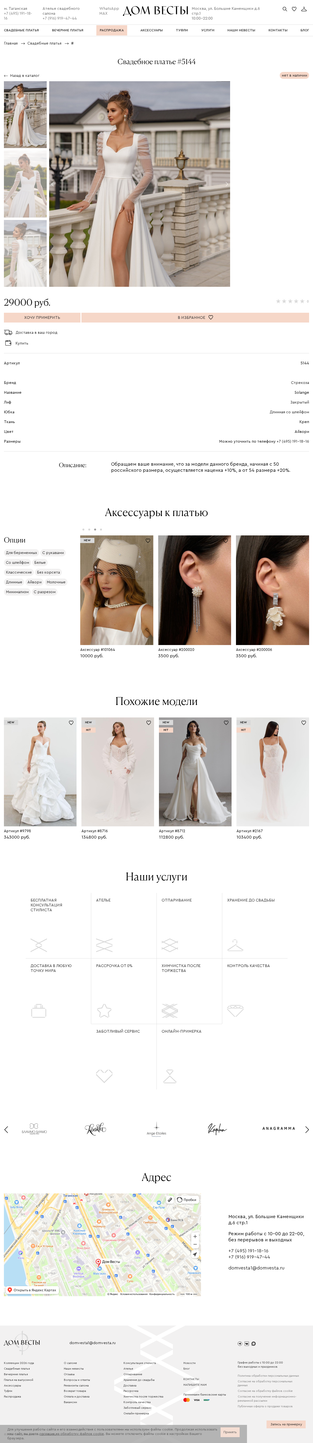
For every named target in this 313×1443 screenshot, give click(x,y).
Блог (186, 1368)
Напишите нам (195, 1384)
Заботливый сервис (118, 1031)
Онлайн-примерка (181, 1031)
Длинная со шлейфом (289, 412)
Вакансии (70, 1402)
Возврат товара (75, 1390)
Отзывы (69, 1374)
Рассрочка (130, 1390)
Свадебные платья (17, 1368)
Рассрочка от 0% (114, 966)
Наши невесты (74, 1368)
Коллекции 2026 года (19, 1363)
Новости (189, 1363)
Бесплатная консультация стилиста (46, 905)
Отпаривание (177, 900)
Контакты (191, 1379)
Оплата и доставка (76, 1396)
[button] (52, 184)
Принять (230, 1432)
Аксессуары (12, 1385)
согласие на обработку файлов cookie (71, 1434)
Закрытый (299, 402)
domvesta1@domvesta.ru (256, 1268)
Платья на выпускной (18, 1379)
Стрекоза (300, 383)
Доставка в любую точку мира (51, 968)
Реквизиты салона (76, 1385)
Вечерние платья (16, 1374)
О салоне (70, 1363)
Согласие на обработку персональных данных (265, 1383)
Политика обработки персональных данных (268, 1375)
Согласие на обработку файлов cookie (265, 1390)
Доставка (129, 1385)
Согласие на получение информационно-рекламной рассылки (267, 1398)
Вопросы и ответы (77, 1379)
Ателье (103, 900)
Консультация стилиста (139, 1363)
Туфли (8, 1390)
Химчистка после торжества (181, 968)
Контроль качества (248, 966)
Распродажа (12, 1396)
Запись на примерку (286, 1424)
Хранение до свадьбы (251, 900)
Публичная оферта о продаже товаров (265, 1406)
